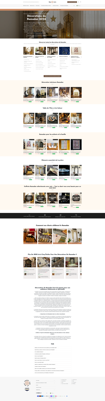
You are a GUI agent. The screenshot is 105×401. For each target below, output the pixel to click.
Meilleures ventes (26, 5)
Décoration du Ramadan (64, 5)
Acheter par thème (56, 5)
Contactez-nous (38, 387)
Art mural (37, 380)
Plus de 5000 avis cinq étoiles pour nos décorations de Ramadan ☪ (52, 254)
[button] (52, 280)
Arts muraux (38, 5)
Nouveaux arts (32, 5)
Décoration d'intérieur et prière (46, 5)
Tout (52, 84)
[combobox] (31, 2)
